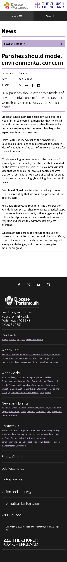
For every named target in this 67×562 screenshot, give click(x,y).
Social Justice (18, 388)
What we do (11, 372)
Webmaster (9, 445)
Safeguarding (38, 385)
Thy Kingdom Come (10, 411)
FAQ (18, 339)
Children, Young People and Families (34, 377)
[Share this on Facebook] (32, 85)
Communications (9, 381)
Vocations (15, 392)
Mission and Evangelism (20, 385)
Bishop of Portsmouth (12, 354)
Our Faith (9, 335)
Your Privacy (11, 514)
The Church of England (49, 5)
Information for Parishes (21, 503)
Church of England (21, 542)
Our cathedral (31, 358)
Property (37, 441)
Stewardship (43, 388)
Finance (56, 441)
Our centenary (53, 362)
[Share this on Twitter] (21, 85)
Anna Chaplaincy (9, 377)
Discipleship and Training (43, 381)
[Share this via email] (26, 85)
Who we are (11, 349)
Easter (4, 415)
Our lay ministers (19, 362)
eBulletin (6, 407)
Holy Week (57, 411)
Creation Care (24, 381)
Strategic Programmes (36, 438)
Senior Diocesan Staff (36, 430)
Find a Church (12, 456)
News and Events (15, 403)
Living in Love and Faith (32, 339)
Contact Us (10, 425)
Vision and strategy (16, 491)
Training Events (28, 411)
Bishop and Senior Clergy (13, 430)
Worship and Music (29, 392)
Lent (49, 411)
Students (13, 415)
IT (2, 445)
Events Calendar (18, 407)
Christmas (40, 411)
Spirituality (31, 388)
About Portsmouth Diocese (35, 354)
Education (47, 441)
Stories (12, 339)
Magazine (43, 407)
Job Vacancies (13, 468)
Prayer (5, 339)
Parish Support (25, 441)
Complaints (21, 445)
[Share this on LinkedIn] (39, 85)
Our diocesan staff (36, 362)
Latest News (32, 407)
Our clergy (44, 358)
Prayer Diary (55, 407)
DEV (10, 529)
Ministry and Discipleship (13, 434)
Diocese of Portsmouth (16, 5)
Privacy (48, 526)
